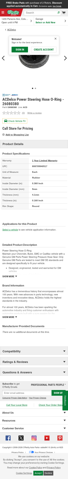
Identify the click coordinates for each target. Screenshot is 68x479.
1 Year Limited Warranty (44, 160)
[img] (55, 39)
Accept (38, 473)
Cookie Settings (24, 473)
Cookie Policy (35, 467)
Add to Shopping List (17, 134)
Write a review (34, 113)
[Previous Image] (3, 58)
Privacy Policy (53, 467)
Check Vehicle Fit (16, 121)
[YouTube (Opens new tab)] (46, 437)
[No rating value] (12, 113)
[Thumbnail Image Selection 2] (35, 88)
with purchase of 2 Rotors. (34, 4)
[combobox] (42, 12)
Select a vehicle (10, 229)
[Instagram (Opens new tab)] (34, 437)
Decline (48, 473)
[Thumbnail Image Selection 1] (32, 88)
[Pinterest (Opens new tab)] (59, 437)
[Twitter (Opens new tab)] (21, 437)
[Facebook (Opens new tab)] (8, 437)
